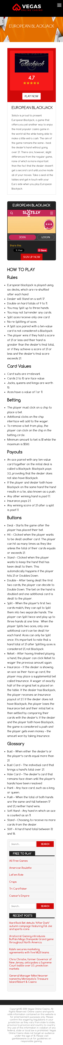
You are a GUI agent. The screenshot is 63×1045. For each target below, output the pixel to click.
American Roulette (20, 867)
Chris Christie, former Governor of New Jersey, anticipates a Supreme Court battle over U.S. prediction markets (30, 964)
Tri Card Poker (18, 888)
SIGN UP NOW (31, 257)
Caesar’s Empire (19, 895)
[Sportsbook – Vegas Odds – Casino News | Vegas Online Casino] (31, 10)
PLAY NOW (31, 96)
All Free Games (18, 860)
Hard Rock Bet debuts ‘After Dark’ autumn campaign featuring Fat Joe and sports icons (30, 926)
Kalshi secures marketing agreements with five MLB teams (29, 950)
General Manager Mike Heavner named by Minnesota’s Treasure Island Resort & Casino (28, 978)
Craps (13, 881)
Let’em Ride (16, 874)
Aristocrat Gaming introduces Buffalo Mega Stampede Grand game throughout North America (31, 939)
